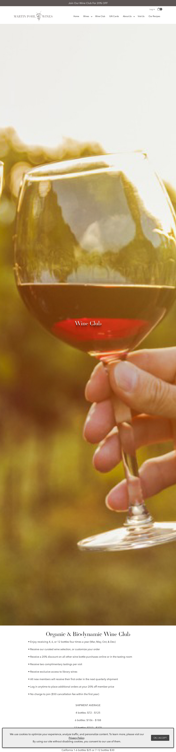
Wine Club (100, 16)
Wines (86, 16)
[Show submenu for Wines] (91, 16)
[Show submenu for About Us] (134, 16)
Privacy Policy (76, 737)
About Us (127, 16)
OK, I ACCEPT (160, 738)
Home (76, 16)
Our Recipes (154, 16)
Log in (152, 9)
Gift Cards (114, 16)
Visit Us (141, 16)
